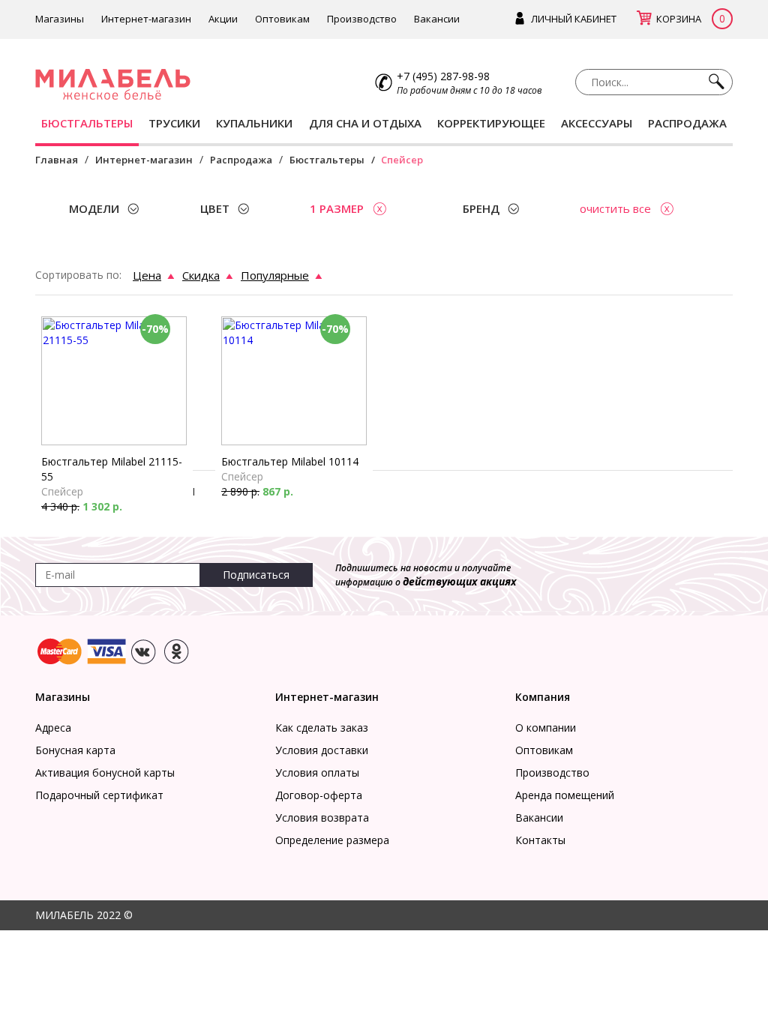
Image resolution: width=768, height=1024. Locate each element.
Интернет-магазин (146, 18)
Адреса (53, 727)
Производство (362, 18)
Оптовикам (282, 18)
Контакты (540, 840)
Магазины (59, 18)
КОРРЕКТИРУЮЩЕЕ (491, 122)
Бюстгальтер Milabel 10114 (289, 461)
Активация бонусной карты (105, 772)
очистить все (615, 208)
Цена (147, 275)
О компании (545, 727)
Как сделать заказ (321, 727)
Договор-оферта (318, 795)
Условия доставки (321, 750)
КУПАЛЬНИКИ (254, 122)
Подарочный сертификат (99, 795)
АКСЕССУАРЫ (596, 122)
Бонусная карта (75, 750)
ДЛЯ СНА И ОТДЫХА (365, 122)
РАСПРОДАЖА (687, 122)
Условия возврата (322, 817)
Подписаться (256, 574)
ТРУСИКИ (174, 122)
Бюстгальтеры (327, 159)
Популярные (275, 275)
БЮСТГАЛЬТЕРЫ (87, 122)
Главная (56, 159)
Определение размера (332, 840)
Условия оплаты (317, 772)
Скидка (201, 275)
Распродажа (241, 159)
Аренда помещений (564, 795)
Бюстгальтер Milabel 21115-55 (111, 469)
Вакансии (437, 18)
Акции (223, 18)
